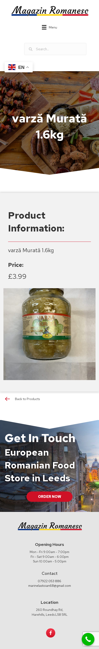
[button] (49, 496)
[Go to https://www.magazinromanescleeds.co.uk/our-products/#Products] (49, 400)
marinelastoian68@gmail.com (49, 586)
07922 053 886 (49, 581)
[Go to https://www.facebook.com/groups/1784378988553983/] (50, 633)
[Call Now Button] (88, 639)
